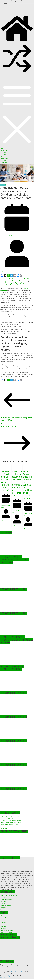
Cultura (2, 924)
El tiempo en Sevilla (6, 899)
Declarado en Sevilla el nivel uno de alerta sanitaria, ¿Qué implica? (5, 480)
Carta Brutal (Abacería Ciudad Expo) (11, 825)
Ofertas (2, 897)
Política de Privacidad (6, 930)
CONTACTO (3, 163)
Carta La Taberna (5, 827)
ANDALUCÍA (3, 151)
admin (2, 271)
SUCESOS (3, 153)
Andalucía (3, 185)
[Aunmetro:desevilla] (16, 41)
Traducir (3, 902)
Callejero (3, 908)
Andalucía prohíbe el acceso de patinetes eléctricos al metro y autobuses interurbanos (17, 483)
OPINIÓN (3, 161)
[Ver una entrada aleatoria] (16, 75)
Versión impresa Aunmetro (8, 910)
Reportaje (3, 926)
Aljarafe (2, 916)
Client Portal (4, 829)
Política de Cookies (6, 932)
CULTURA (3, 157)
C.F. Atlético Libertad (6, 818)
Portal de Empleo (5, 906)
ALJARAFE (3, 149)
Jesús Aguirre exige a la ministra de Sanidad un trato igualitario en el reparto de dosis (28, 485)
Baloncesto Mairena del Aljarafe (9, 816)
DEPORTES (3, 155)
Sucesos (2, 920)
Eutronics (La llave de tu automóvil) (10, 821)
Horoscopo (3, 904)
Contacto (3, 928)
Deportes (3, 922)
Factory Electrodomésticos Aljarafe (10, 823)
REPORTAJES (4, 159)
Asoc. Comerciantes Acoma (8, 895)
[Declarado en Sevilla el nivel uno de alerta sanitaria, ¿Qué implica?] (5, 465)
